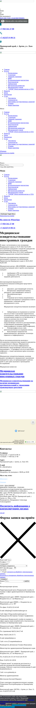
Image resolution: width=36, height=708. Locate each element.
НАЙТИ (26, 581)
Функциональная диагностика (18, 80)
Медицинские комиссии (16, 85)
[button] (18, 109)
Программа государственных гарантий (21, 102)
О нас (6, 96)
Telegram (3, 482)
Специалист (4, 564)
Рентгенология (13, 82)
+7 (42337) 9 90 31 (7, 38)
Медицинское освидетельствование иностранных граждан (12, 374)
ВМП (10, 78)
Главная (6, 69)
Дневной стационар (15, 76)
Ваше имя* (4, 560)
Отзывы (11, 103)
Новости (7, 91)
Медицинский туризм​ (15, 87)
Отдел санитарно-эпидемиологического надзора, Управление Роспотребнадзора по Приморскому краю (16, 684)
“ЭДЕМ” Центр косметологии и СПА (21, 89)
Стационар (12, 75)
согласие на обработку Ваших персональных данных (17, 701)
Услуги (6, 71)
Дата (2, 568)
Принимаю (15, 705)
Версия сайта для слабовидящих (16, 21)
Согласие (3, 570)
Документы (12, 98)
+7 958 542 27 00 (7, 29)
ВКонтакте (3, 479)
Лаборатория (12, 84)
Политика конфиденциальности (13, 706)
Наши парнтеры (13, 105)
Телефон (3, 562)
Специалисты (12, 100)
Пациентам (8, 94)
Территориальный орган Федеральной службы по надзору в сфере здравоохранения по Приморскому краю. (17, 591)
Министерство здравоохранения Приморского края (17, 648)
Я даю (17, 574)
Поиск (2, 165)
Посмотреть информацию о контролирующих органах (15, 507)
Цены (6, 93)
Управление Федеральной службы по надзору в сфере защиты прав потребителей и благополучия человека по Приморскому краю (17, 621)
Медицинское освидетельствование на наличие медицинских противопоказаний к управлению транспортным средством (16, 384)
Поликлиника (13, 73)
